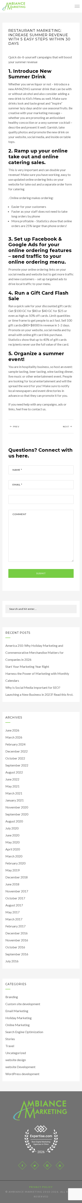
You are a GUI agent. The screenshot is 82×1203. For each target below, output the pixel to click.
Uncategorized (15, 1053)
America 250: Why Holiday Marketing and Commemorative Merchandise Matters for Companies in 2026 (34, 652)
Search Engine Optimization (24, 1032)
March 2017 (13, 919)
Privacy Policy (41, 1186)
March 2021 (13, 793)
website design (15, 1060)
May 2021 (12, 786)
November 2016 (16, 940)
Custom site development (22, 1004)
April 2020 (12, 849)
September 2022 (16, 765)
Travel (9, 1046)
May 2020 (12, 842)
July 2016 (12, 961)
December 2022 (16, 751)
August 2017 (14, 905)
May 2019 (12, 870)
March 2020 (13, 856)
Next (66, 426)
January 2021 (14, 800)
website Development (20, 1067)
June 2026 (12, 730)
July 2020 (12, 828)
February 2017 (15, 926)
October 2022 (15, 758)
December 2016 (16, 933)
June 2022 (12, 779)
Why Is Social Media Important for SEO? (32, 687)
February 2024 (15, 744)
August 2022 (14, 772)
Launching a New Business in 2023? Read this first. (39, 694)
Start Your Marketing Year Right (27, 666)
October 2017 (15, 898)
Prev (15, 426)
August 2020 (14, 821)
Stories (10, 1039)
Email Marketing (16, 1011)
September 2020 (16, 814)
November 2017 (16, 891)
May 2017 (12, 912)
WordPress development (22, 1074)
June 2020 (12, 835)
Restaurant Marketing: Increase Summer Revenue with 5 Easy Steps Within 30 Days (39, 37)
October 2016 (15, 947)
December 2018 (16, 877)
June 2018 (12, 884)
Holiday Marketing (18, 1018)
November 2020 (16, 807)
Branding (11, 997)
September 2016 (16, 954)
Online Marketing (17, 1025)
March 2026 (13, 737)
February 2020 (15, 863)
